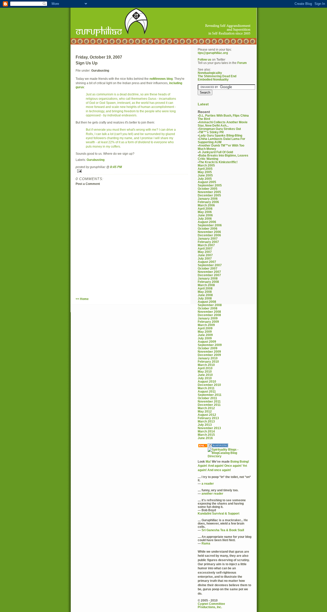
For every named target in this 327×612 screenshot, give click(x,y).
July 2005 (205, 178)
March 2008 (206, 285)
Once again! (233, 465)
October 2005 (207, 188)
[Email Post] (132, 171)
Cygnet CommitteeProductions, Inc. (211, 605)
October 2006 (207, 228)
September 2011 (209, 394)
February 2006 (208, 202)
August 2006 (207, 222)
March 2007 (206, 245)
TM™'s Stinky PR (211, 132)
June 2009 (205, 335)
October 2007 (207, 268)
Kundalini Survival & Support (218, 513)
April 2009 (205, 328)
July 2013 (205, 424)
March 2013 (206, 421)
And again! (216, 465)
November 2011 (209, 401)
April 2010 (205, 368)
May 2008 (205, 291)
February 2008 (208, 281)
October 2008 (207, 308)
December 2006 (209, 235)
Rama (206, 543)
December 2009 (209, 355)
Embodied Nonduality (213, 79)
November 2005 (209, 192)
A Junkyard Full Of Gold (216, 152)
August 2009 (207, 341)
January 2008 (208, 278)
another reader (212, 493)
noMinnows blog (161, 78)
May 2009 (205, 331)
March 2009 (206, 325)
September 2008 (210, 305)
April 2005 (205, 168)
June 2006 (205, 215)
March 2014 (206, 431)
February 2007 (208, 241)
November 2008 (209, 311)
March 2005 (206, 165)
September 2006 (210, 225)
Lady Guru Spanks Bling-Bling (220, 135)
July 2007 (205, 258)
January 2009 (208, 318)
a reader (208, 483)
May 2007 (205, 251)
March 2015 (206, 434)
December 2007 (209, 275)
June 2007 (205, 255)
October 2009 (207, 348)
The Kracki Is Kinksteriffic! (218, 162)
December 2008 (209, 315)
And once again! (219, 470)
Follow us (204, 59)
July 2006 (205, 218)
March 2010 (206, 364)
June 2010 (205, 374)
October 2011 (207, 398)
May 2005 (205, 172)
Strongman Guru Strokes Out (220, 128)
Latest (203, 104)
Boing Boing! (239, 461)
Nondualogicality (210, 72)
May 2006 (205, 212)
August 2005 (207, 182)
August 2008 (207, 301)
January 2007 (208, 238)
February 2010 (208, 361)
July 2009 (205, 338)
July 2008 (205, 298)
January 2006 (208, 198)
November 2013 (209, 428)
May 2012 (205, 411)
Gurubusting (95, 159)
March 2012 (206, 408)
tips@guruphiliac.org (213, 52)
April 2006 (205, 208)
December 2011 (209, 404)
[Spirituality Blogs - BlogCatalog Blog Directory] (229, 453)
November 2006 (209, 231)
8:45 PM (116, 167)
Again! (202, 465)
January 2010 (208, 358)
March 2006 (206, 205)
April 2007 (205, 248)
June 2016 (205, 438)
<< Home (82, 299)
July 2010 (205, 378)
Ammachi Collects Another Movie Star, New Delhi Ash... (223, 123)
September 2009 (210, 345)
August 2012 (207, 414)
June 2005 (205, 175)
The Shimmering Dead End (217, 76)
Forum (242, 62)
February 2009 (208, 321)
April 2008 (205, 288)
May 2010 (205, 371)
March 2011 (206, 388)
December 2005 (209, 195)
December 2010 (209, 384)
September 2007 (210, 265)
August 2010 (207, 381)
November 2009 (209, 351)
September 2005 (210, 185)
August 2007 (207, 261)
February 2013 (208, 418)
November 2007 (209, 271)
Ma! (208, 461)
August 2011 (207, 391)
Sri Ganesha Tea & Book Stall (223, 530)
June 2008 (205, 295)
